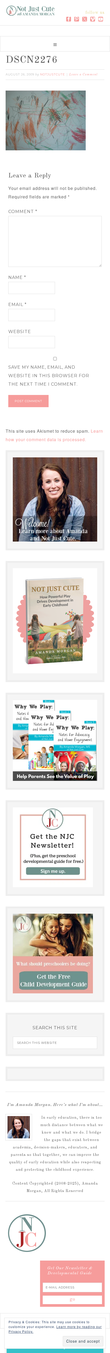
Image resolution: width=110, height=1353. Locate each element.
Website (19, 331)
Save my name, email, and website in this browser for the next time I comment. (48, 376)
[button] (55, 44)
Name (17, 277)
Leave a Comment (83, 74)
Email (17, 304)
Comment (22, 211)
